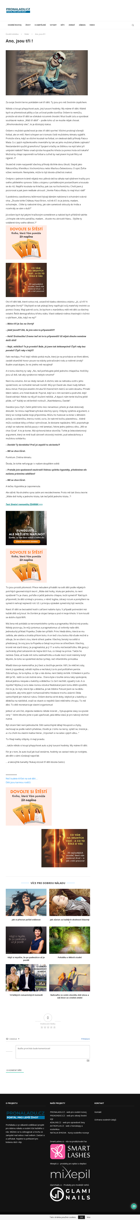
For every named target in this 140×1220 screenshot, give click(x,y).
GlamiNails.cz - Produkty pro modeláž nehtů (69, 1185)
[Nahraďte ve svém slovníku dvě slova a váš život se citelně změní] (69, 977)
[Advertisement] (84, 10)
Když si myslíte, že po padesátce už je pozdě (26, 958)
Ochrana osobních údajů (105, 1119)
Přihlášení (85, 1039)
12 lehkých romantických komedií (26, 995)
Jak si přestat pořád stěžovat (26, 919)
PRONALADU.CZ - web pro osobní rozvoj (68, 1112)
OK (81, 1217)
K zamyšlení (40, 25)
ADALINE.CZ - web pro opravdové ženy (67, 1122)
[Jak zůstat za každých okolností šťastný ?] (69, 902)
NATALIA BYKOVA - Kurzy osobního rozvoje (69, 1132)
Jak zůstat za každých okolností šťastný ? (69, 921)
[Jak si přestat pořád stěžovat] (26, 902)
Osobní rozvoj (14, 25)
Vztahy (53, 25)
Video (92, 25)
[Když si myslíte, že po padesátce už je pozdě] (26, 940)
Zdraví (72, 25)
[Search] (133, 25)
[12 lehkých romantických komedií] (26, 977)
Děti (63, 25)
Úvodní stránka (12, 34)
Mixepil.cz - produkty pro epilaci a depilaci (68, 1163)
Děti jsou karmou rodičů (18, 782)
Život (28, 25)
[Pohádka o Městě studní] (69, 940)
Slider (26, 34)
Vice (88, 1217)
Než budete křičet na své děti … (22, 778)
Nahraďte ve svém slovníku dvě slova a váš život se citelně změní (69, 996)
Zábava (82, 25)
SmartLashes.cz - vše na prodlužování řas (68, 1141)
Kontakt (97, 1112)
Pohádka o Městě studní (70, 957)
